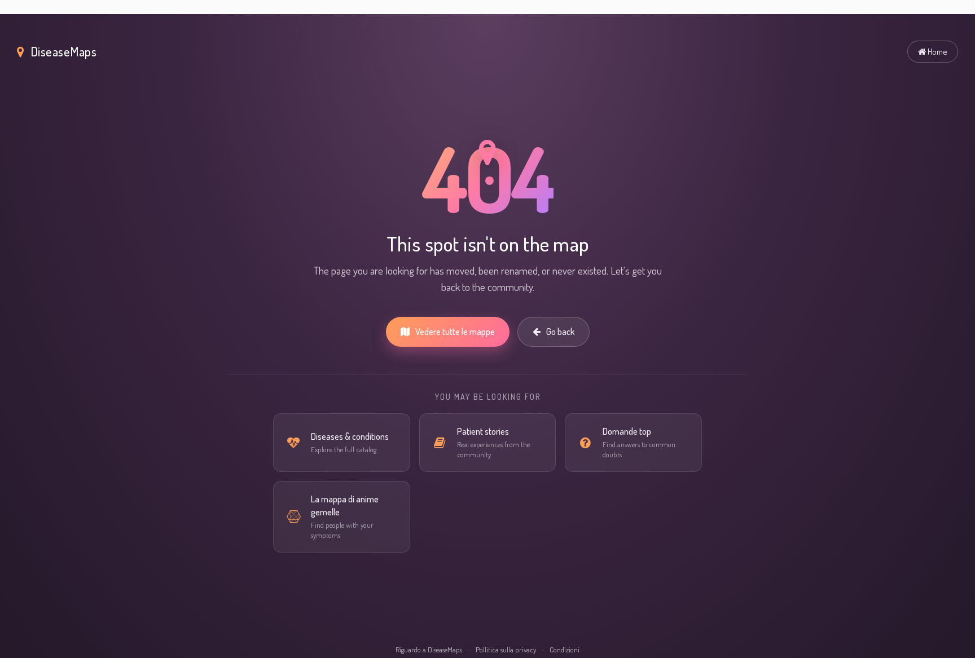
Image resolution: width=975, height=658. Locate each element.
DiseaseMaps (63, 51)
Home (936, 51)
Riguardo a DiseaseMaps (429, 649)
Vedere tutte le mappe (455, 331)
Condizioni (564, 649)
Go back (560, 331)
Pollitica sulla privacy (506, 649)
